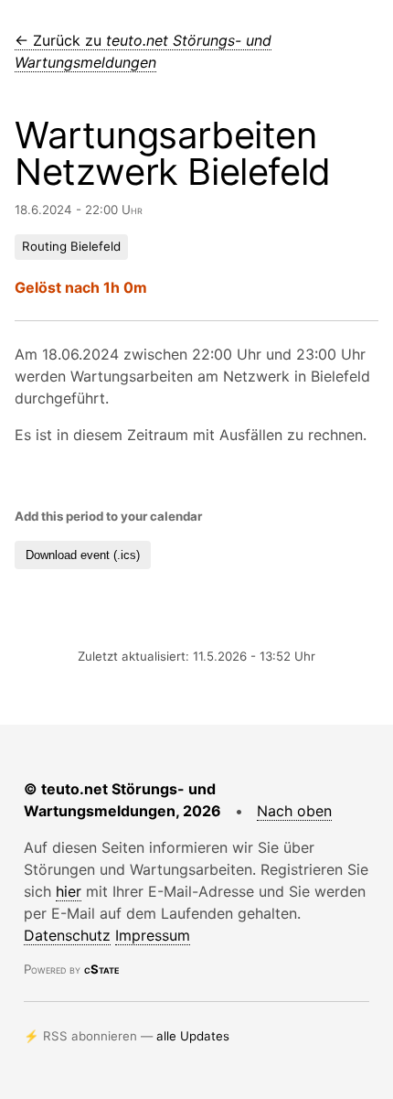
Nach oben (294, 811)
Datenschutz (67, 935)
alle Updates (192, 1036)
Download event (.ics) (83, 555)
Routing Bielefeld (71, 246)
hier (68, 891)
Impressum (152, 935)
